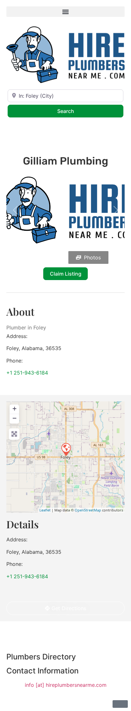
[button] (65, 11)
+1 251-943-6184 (27, 373)
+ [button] (14, 408)
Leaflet (45, 510)
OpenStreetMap (88, 510)
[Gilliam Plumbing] (66, 449)
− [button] (14, 418)
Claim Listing (65, 274)
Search (74, 111)
